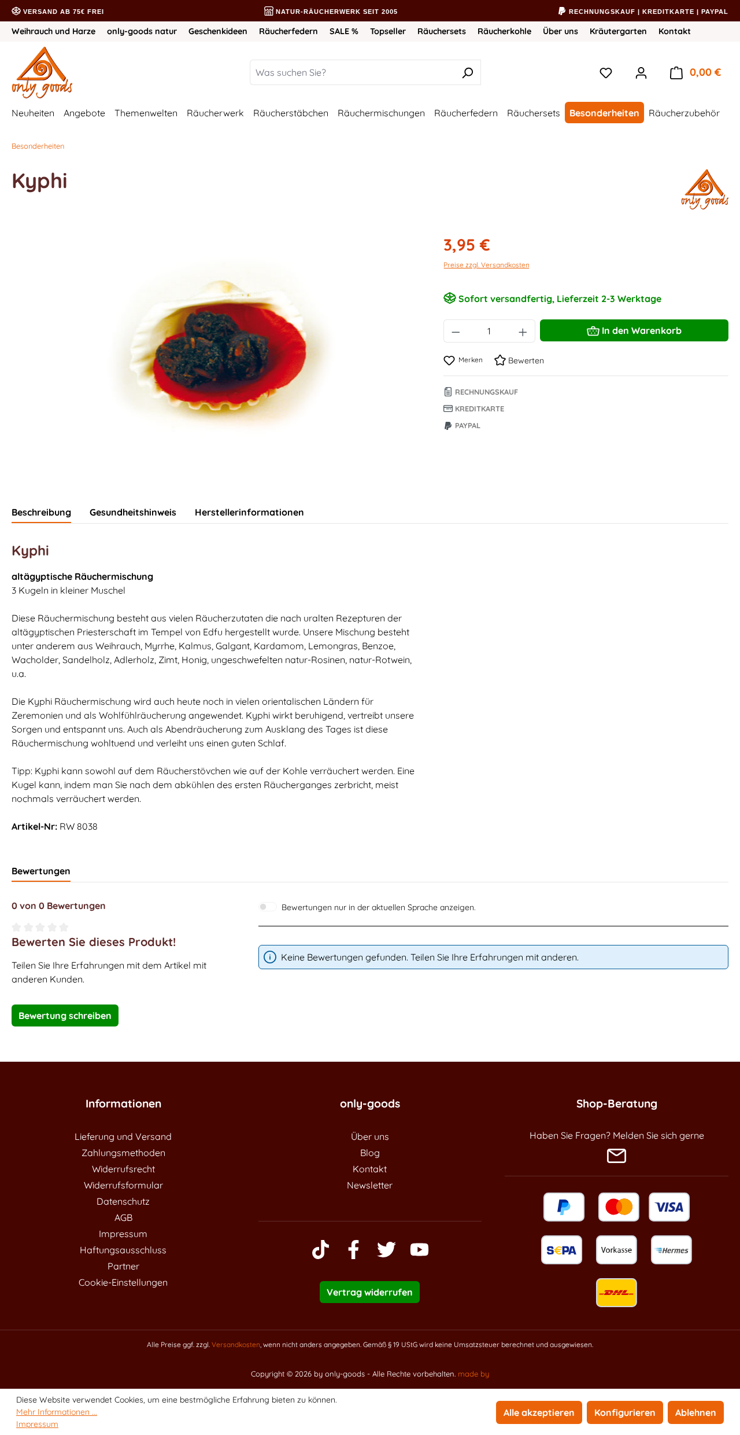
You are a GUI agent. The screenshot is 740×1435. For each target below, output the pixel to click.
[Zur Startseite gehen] (79, 72)
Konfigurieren (625, 1412)
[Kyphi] (215, 357)
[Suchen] (467, 72)
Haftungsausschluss (123, 1250)
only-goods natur (142, 31)
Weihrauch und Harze (53, 31)
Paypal (466, 425)
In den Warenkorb (641, 330)
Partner (123, 1266)
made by (473, 1373)
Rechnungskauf (485, 391)
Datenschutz (123, 1201)
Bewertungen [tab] (41, 871)
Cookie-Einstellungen (123, 1282)
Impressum (123, 1233)
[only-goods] (704, 189)
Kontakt (674, 31)
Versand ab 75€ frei (62, 11)
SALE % (344, 31)
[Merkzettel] (606, 72)
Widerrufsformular (123, 1185)
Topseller (388, 31)
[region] (216, 357)
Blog (370, 1152)
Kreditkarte (478, 408)
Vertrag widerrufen (370, 1292)
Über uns (560, 31)
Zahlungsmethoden (123, 1152)
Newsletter (370, 1185)
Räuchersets (441, 31)
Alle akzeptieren (539, 1412)
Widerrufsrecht (123, 1169)
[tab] (41, 512)
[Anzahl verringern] (455, 331)
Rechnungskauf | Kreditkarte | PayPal (647, 11)
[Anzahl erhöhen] (523, 331)
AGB (123, 1217)
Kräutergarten (618, 31)
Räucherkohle (504, 31)
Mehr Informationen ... (56, 1412)
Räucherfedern (288, 31)
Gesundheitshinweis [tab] (133, 512)
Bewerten (525, 360)
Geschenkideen (217, 31)
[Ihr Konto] (641, 72)
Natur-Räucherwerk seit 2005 (335, 11)
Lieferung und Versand (123, 1136)
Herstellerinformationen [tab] (249, 512)
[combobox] (352, 72)
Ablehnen (695, 1412)
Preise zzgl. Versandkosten (486, 264)
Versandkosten (236, 1344)
